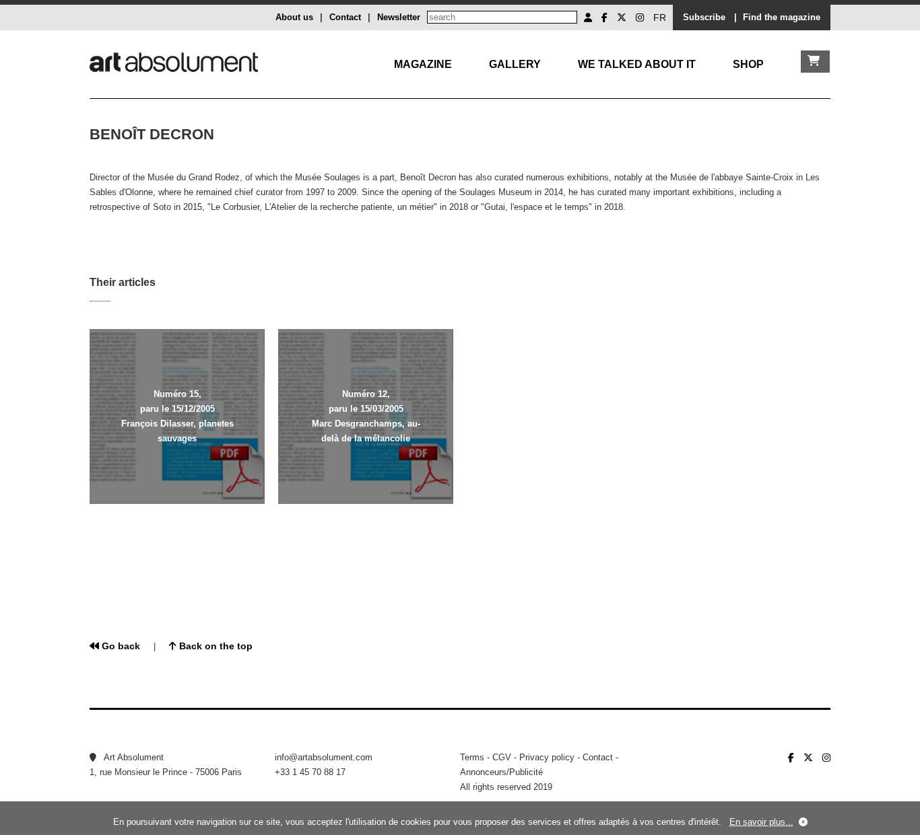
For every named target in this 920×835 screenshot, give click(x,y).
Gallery (515, 64)
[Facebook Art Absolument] (604, 17)
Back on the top (214, 646)
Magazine (423, 64)
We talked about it (637, 64)
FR (659, 17)
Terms (472, 757)
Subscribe (704, 17)
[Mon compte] (588, 17)
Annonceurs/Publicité (501, 772)
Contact (345, 17)
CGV (501, 757)
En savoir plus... (761, 822)
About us (294, 17)
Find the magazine (781, 17)
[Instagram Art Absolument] (640, 17)
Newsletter (398, 17)
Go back (119, 646)
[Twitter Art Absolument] (621, 17)
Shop (748, 64)
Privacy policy (546, 757)
